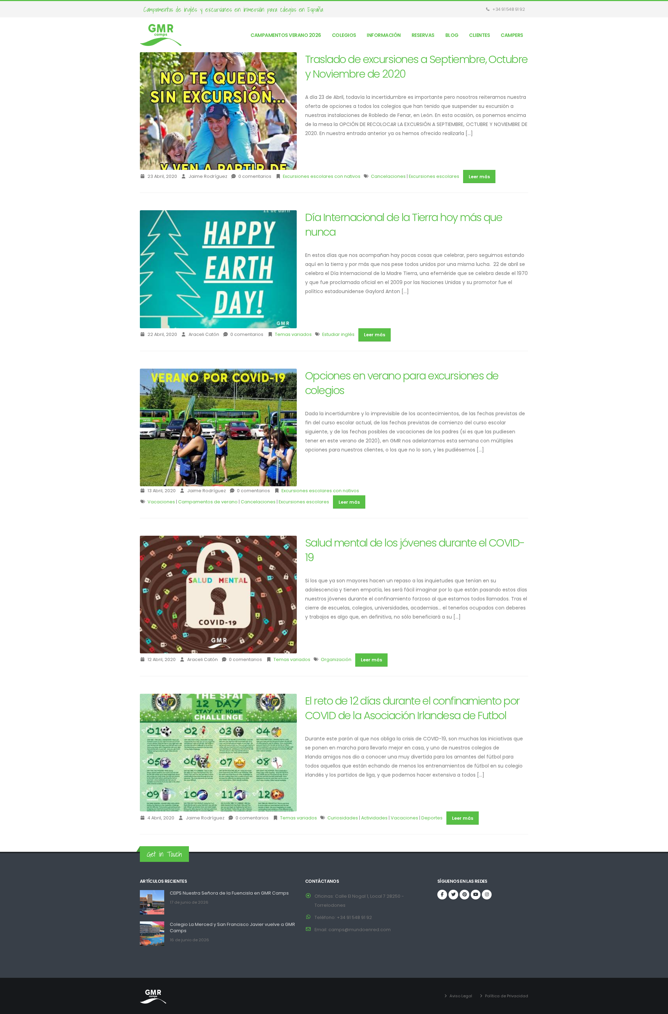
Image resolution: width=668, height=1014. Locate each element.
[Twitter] (453, 894)
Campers (512, 35)
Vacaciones (161, 502)
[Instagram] (487, 894)
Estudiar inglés (338, 334)
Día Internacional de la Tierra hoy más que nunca (403, 224)
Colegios (344, 35)
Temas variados (293, 334)
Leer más (479, 177)
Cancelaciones (388, 176)
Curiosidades (342, 818)
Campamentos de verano (208, 502)
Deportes (432, 818)
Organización (336, 659)
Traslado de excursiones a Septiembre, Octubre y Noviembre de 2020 (416, 66)
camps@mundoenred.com (359, 930)
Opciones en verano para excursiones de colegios (401, 383)
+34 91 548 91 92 (508, 9)
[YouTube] (475, 894)
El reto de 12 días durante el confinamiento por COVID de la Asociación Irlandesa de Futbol (412, 708)
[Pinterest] (464, 894)
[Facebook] (442, 894)
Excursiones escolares (434, 176)
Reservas (423, 35)
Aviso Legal (461, 996)
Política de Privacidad (506, 996)
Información (384, 35)
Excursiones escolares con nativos (321, 176)
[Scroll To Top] (656, 1006)
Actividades (374, 818)
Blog (452, 35)
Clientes (479, 35)
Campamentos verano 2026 (285, 35)
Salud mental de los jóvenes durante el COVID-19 (415, 550)
